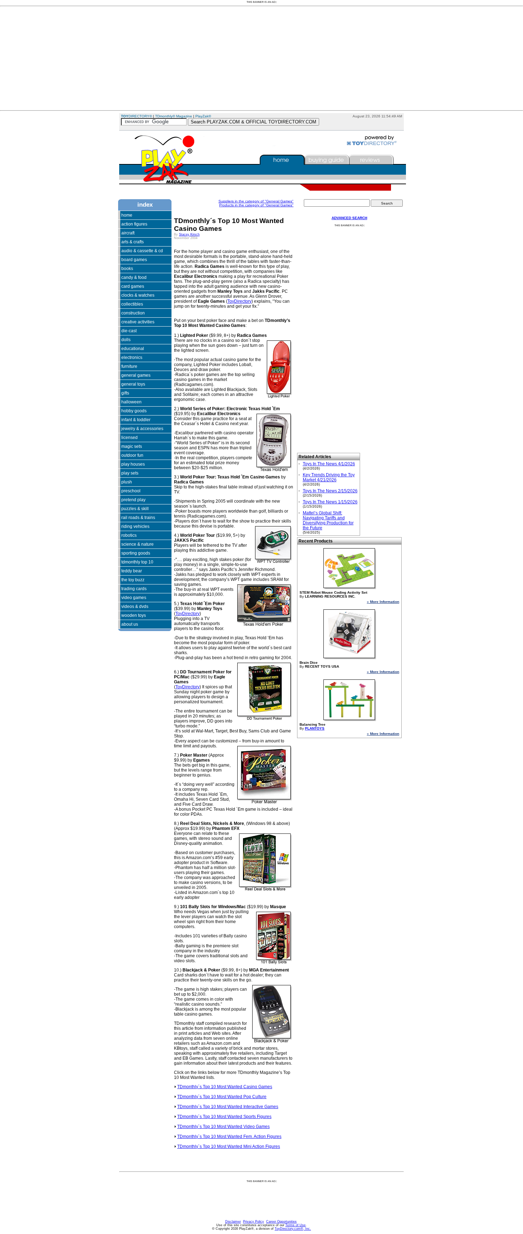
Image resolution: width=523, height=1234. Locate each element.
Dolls (126, 339)
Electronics (131, 357)
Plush (126, 482)
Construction (133, 313)
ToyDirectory (239, 301)
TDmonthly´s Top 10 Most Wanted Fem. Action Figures (229, 1136)
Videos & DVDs (134, 606)
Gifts (125, 393)
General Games (135, 375)
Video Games (133, 597)
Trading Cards (134, 588)
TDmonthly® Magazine (173, 116)
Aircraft (127, 233)
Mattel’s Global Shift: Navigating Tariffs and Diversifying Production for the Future (328, 520)
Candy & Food (134, 277)
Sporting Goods (135, 553)
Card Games (132, 286)
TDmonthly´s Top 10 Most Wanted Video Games (223, 1126)
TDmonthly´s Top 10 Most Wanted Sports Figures (224, 1116)
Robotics (129, 535)
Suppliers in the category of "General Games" (256, 201)
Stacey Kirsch (189, 234)
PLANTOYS (314, 728)
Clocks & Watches (137, 295)
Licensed (129, 437)
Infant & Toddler (135, 419)
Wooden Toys (133, 615)
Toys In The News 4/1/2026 (329, 463)
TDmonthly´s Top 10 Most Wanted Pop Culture (221, 1096)
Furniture (129, 366)
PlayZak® (203, 116)
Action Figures (134, 224)
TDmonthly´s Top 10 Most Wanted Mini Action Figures (228, 1146)
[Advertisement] (213, 58)
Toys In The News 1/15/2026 (330, 501)
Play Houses (133, 464)
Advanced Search (349, 218)
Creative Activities (137, 321)
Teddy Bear (131, 570)
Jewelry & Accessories (142, 428)
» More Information (383, 602)
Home (126, 215)
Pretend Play (133, 499)
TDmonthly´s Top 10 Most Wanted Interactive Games (227, 1106)
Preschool (131, 490)
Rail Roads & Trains (138, 517)
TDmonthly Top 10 (137, 562)
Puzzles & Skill (135, 508)
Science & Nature (137, 544)
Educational (132, 348)
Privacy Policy (253, 1221)
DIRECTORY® (136, 116)
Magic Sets (131, 446)
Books (127, 268)
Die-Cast (129, 330)
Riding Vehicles (135, 526)
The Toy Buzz (132, 579)
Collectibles (132, 304)
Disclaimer (233, 1221)
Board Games (134, 259)
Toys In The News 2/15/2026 (330, 490)
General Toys (133, 384)
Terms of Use (295, 1225)
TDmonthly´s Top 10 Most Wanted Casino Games (224, 1086)
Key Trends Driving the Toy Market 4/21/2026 (329, 477)
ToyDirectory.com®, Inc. (293, 1228)
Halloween (131, 401)
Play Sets (129, 473)
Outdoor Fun (132, 455)
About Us (129, 624)
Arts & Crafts (132, 241)
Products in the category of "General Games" (256, 205)
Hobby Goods (134, 410)
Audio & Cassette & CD (142, 250)
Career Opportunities (281, 1221)
